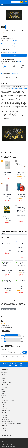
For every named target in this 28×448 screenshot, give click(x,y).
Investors (3, 378)
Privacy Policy (4, 417)
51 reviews (11, 32)
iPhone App (3, 428)
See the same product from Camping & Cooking (16, 227)
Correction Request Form (8, 309)
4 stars (2, 336)
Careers (3, 374)
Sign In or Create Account (10, 363)
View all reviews (5, 330)
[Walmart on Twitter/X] (5, 436)
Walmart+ (3, 393)
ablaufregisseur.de (14, 43)
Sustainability (4, 380)
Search (24, 352)
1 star (3, 341)
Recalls (2, 404)
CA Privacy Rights (5, 419)
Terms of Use (4, 415)
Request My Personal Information (8, 421)
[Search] (22, 2)
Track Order (10, 365)
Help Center (22, 363)
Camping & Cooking (23, 88)
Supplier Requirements (6, 382)
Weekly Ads (19, 365)
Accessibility (4, 406)
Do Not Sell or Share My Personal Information (11, 423)
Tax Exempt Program (5, 410)
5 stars (2, 335)
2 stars (2, 340)
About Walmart (4, 372)
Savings (17, 5)
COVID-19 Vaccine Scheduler (7, 400)
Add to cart (14, 55)
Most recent (8, 346)
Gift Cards (3, 395)
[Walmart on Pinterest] (10, 436)
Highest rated (17, 346)
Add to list (7, 77)
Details (12, 74)
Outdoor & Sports (14, 88)
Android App (4, 430)
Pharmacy (3, 402)
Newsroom (3, 376)
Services (12, 5)
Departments (6, 5)
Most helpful (4, 349)
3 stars (2, 338)
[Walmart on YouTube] (8, 436)
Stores (2, 389)
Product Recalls (4, 408)
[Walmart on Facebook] (2, 436)
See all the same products (21, 296)
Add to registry (21, 77)
